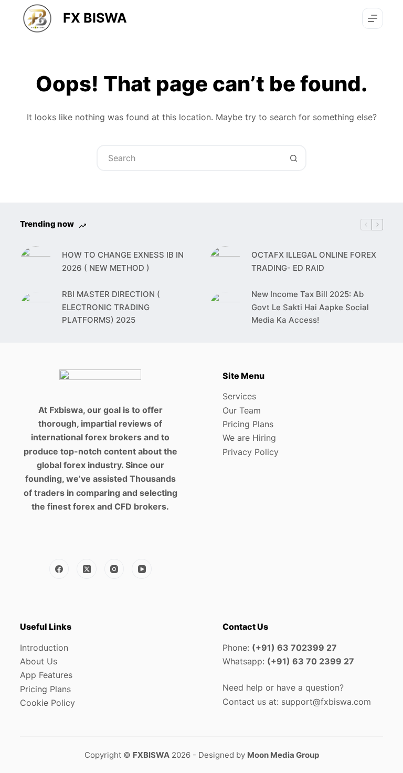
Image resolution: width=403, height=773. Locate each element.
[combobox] (189, 158)
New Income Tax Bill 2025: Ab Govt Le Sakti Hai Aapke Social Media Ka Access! (310, 307)
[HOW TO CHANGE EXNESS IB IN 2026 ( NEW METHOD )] (35, 262)
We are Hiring (249, 437)
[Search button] (293, 158)
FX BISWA (95, 18)
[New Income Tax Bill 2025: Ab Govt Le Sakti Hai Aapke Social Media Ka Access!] (225, 307)
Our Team (241, 410)
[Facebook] (59, 569)
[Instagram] (114, 569)
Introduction (44, 647)
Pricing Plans (247, 424)
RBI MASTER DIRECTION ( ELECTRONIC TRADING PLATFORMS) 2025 (111, 307)
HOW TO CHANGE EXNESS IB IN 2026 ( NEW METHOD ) (123, 261)
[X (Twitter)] (87, 569)
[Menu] (372, 18)
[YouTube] (142, 569)
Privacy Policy (250, 452)
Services (239, 396)
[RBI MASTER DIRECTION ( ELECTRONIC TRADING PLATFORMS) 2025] (35, 307)
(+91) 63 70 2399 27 (310, 661)
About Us (38, 661)
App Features (46, 675)
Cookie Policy (47, 702)
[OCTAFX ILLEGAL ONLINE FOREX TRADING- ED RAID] (225, 262)
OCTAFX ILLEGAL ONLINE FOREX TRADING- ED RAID (313, 261)
